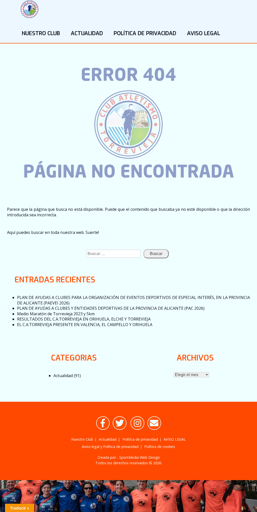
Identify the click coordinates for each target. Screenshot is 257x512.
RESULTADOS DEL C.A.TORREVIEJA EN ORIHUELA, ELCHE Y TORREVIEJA (84, 319)
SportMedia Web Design (139, 457)
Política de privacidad (145, 33)
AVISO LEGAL (203, 33)
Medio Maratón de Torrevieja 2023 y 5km (56, 314)
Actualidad (87, 33)
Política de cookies (159, 446)
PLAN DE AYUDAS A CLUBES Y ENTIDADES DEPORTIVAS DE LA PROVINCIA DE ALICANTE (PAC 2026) (111, 308)
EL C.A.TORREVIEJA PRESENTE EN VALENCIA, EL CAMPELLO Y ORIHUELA (84, 324)
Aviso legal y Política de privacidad (110, 446)
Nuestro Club (41, 33)
